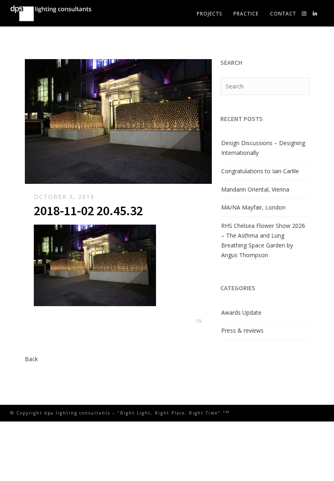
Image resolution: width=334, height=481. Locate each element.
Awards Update (241, 312)
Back (31, 359)
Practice (246, 13)
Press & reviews (242, 330)
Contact (283, 13)
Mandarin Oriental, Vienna (255, 189)
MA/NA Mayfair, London (253, 207)
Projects (209, 13)
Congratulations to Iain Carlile (260, 171)
